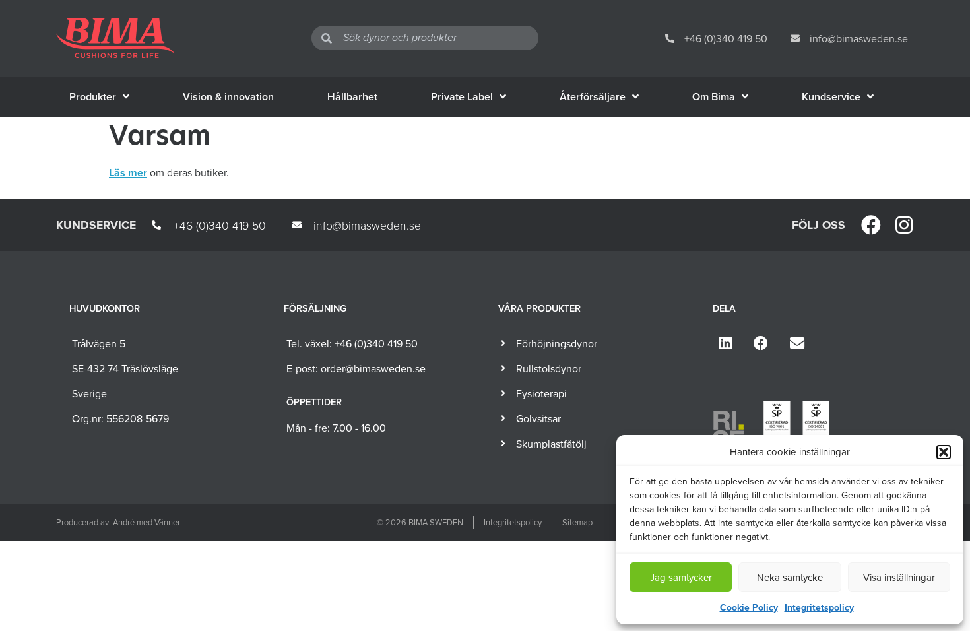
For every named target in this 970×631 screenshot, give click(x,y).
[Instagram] (904, 225)
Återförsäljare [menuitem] (593, 96)
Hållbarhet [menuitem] (352, 96)
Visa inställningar (899, 577)
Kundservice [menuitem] (831, 96)
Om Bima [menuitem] (713, 96)
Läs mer (128, 172)
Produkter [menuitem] (92, 96)
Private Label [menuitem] (462, 96)
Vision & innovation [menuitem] (228, 96)
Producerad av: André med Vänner (118, 522)
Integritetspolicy (819, 607)
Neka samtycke (790, 577)
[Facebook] (871, 225)
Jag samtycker (681, 577)
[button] (943, 452)
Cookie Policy (749, 607)
